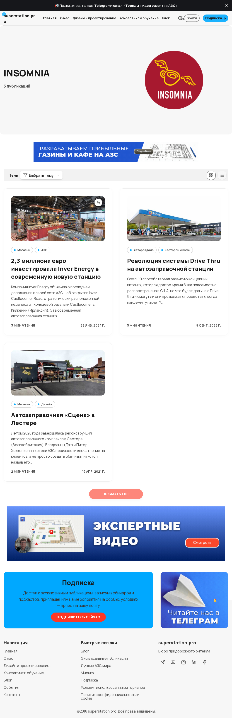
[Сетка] (211, 175)
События (11, 687)
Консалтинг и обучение (139, 18)
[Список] (222, 175)
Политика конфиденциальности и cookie (110, 696)
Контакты (12, 694)
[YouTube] (173, 662)
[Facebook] (204, 662)
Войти (192, 18)
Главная (50, 18)
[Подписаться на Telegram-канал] (194, 600)
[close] (226, 5)
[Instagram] (183, 662)
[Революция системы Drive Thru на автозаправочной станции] (174, 218)
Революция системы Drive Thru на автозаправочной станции (173, 265)
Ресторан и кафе (177, 250)
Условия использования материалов (113, 687)
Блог (166, 18)
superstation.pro (102, 711)
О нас (64, 18)
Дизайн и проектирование (94, 18)
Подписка (213, 18)
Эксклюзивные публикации (104, 658)
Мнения (87, 672)
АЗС (44, 250)
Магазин (23, 250)
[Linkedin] (194, 662)
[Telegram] (162, 662)
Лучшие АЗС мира (96, 665)
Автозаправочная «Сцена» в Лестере (53, 419)
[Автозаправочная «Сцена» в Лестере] (58, 373)
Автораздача (143, 250)
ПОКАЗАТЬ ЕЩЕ (116, 494)
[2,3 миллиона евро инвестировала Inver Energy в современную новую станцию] (58, 218)
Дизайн (46, 404)
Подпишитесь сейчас (78, 617)
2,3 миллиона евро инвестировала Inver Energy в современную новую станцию (56, 269)
